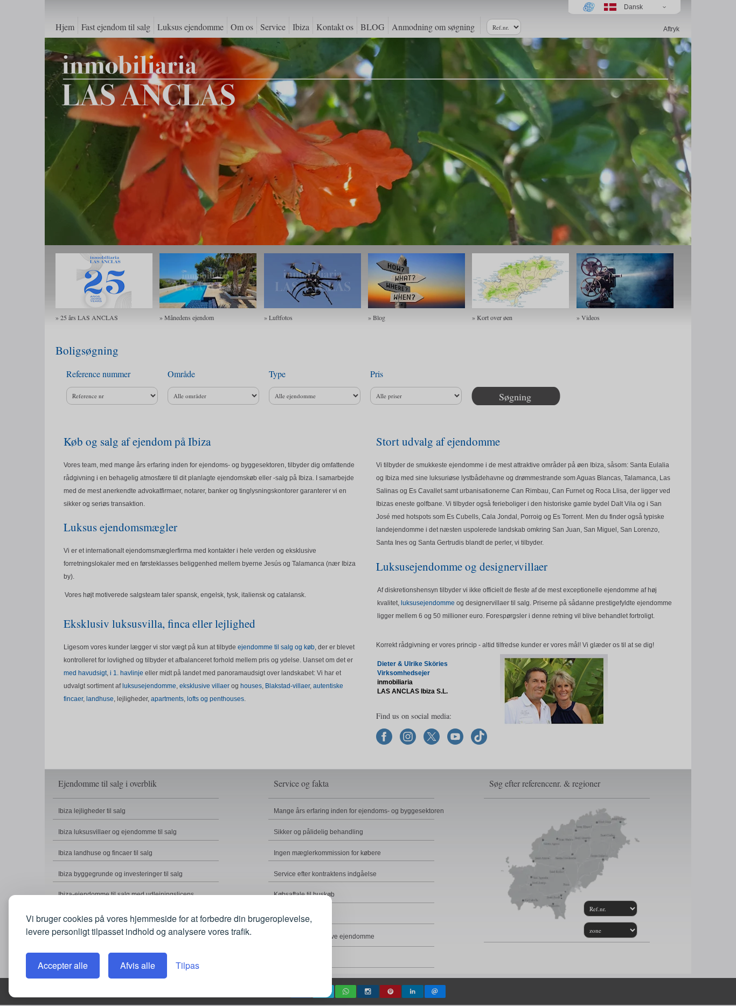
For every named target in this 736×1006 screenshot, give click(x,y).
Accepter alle (63, 965)
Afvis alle (137, 965)
